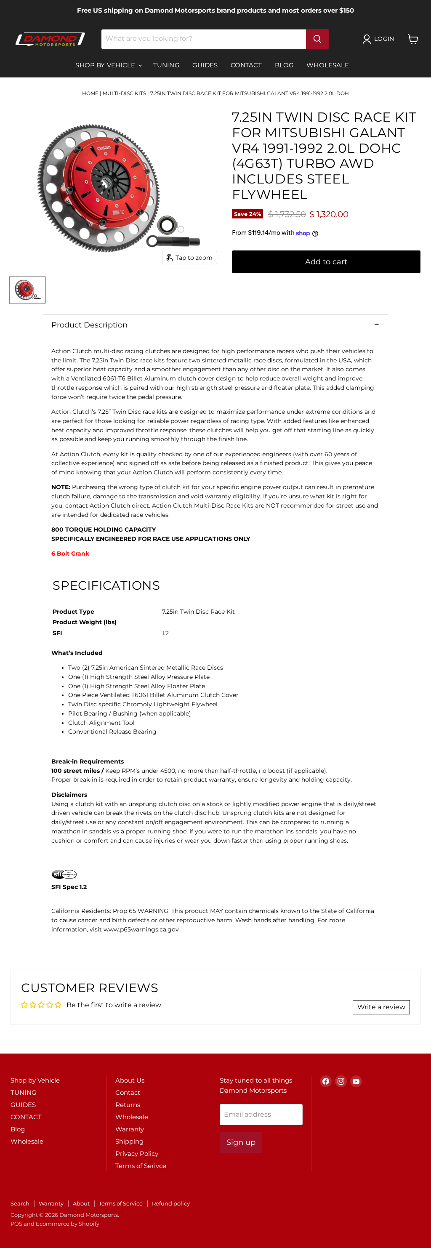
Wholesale (327, 65)
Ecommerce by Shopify (67, 1223)
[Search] (317, 39)
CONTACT (246, 65)
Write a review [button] (381, 1007)
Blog (284, 65)
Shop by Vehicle (106, 65)
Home (90, 93)
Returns (127, 1105)
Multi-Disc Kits (124, 93)
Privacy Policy (136, 1154)
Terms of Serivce (140, 1166)
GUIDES (205, 65)
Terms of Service (121, 1203)
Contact (127, 1092)
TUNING (166, 65)
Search (20, 1203)
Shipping (129, 1141)
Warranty (129, 1129)
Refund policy (171, 1203)
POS (16, 1223)
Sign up (240, 1142)
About (81, 1203)
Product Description (89, 325)
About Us (129, 1080)
